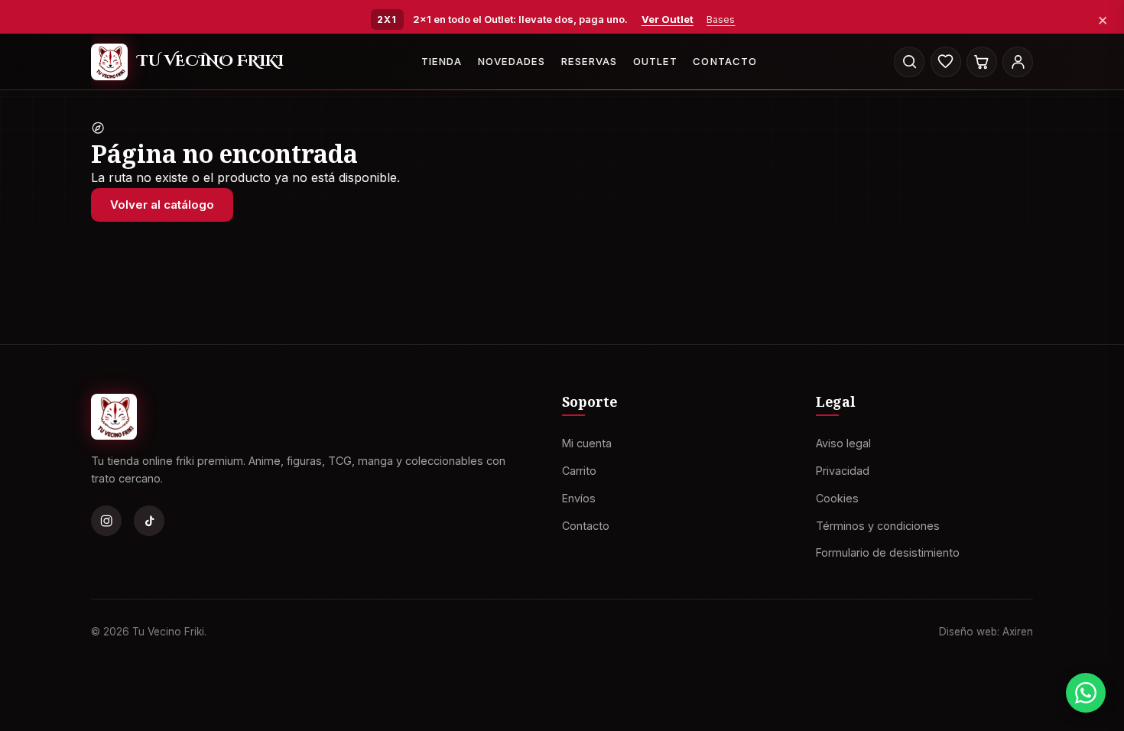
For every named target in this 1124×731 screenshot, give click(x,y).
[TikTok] (149, 520)
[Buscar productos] (909, 62)
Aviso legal (843, 443)
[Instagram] (106, 520)
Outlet (655, 61)
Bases (721, 19)
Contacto (724, 61)
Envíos (579, 497)
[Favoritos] (946, 62)
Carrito (579, 470)
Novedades (511, 61)
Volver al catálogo (162, 204)
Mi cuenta (587, 443)
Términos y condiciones (878, 524)
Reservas (589, 61)
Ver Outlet (668, 19)
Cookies (837, 497)
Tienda (441, 61)
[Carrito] (981, 62)
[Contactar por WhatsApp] (1086, 693)
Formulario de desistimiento (888, 552)
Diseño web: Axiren (986, 631)
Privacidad (842, 470)
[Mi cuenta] (1017, 62)
